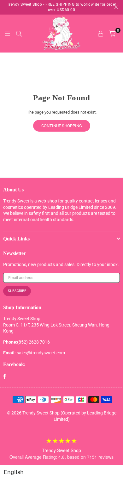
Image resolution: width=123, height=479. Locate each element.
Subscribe (17, 291)
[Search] (19, 33)
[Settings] (100, 33)
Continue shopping (61, 125)
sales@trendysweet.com (41, 352)
